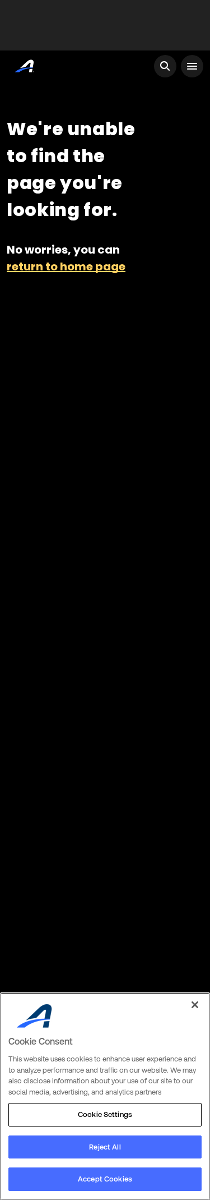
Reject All (104, 1147)
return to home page (66, 266)
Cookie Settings (105, 1114)
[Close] (195, 1004)
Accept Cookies (105, 1179)
